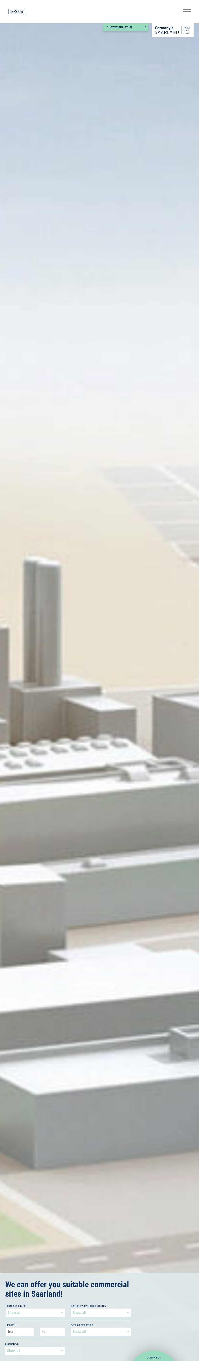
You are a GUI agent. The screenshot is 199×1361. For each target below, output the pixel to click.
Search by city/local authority (88, 1305)
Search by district (16, 1305)
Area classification (82, 1324)
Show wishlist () (119, 27)
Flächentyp (12, 1343)
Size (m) (11, 1324)
